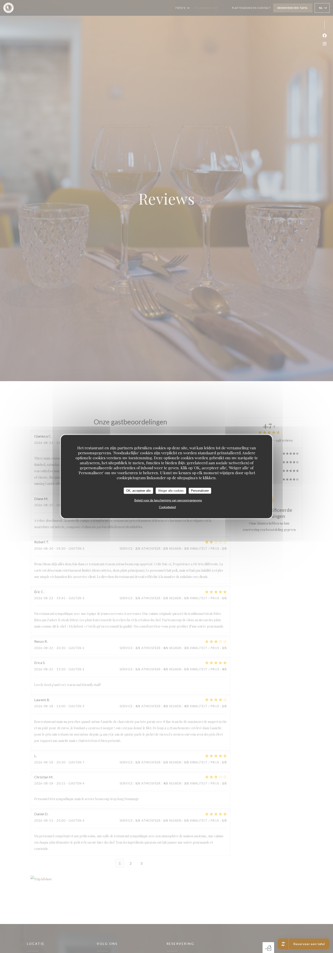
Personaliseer (200, 490)
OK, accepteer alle (138, 490)
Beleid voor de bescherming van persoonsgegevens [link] (168, 500)
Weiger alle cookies (171, 490)
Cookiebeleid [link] (167, 507)
